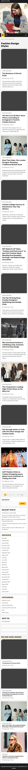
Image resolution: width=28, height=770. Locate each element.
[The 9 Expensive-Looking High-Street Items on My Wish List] (14, 372)
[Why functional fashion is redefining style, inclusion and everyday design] (14, 328)
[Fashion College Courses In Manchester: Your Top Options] (14, 190)
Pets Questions (6, 621)
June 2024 (4, 589)
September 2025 (6, 552)
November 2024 (6, 577)
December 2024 (6, 574)
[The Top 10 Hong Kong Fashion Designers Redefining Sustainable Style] (14, 283)
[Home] (3, 35)
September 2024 (6, 582)
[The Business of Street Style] (14, 59)
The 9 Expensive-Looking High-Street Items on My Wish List (12, 389)
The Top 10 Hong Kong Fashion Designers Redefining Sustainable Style (11, 301)
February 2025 (5, 569)
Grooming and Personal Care (9, 607)
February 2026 (5, 540)
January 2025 (5, 572)
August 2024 (5, 584)
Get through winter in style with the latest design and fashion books (13, 431)
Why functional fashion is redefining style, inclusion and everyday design (13, 345)
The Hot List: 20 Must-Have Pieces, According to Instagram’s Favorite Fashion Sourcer (13, 119)
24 (18, 494)
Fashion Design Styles (6, 70)
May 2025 (4, 562)
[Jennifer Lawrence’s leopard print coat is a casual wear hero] (14, 742)
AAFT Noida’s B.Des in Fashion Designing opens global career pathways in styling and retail (12, 475)
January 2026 (5, 543)
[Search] (26, 35)
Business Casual (6, 600)
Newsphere (21, 766)
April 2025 (4, 565)
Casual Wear (5, 603)
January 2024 (5, 591)
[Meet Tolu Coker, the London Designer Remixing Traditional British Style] (14, 146)
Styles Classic (5, 612)
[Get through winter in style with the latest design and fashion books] (14, 415)
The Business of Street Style (9, 513)
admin (12, 78)
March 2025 (5, 567)
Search (5, 500)
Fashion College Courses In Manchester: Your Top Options (13, 207)
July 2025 (4, 557)
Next (22, 494)
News (3, 610)
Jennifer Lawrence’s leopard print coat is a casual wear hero (13, 757)
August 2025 (5, 555)
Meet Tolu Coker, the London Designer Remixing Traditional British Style (14, 162)
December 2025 (6, 545)
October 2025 (5, 550)
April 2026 (4, 538)
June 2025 (4, 560)
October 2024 (5, 579)
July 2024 (4, 586)
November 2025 (6, 548)
